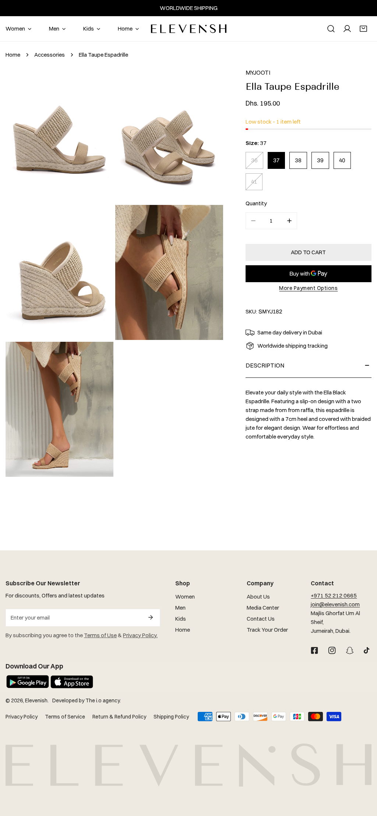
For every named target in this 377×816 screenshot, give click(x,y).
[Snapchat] (350, 650)
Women (185, 596)
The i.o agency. (103, 700)
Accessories (49, 54)
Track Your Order (267, 629)
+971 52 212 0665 (334, 595)
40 (342, 160)
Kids (180, 618)
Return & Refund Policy (119, 716)
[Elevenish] (188, 28)
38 (298, 160)
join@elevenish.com (335, 604)
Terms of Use (100, 635)
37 (276, 160)
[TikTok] (367, 650)
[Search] (331, 29)
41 (254, 182)
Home (13, 54)
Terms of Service (65, 716)
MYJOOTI (258, 72)
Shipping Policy (171, 716)
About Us (258, 596)
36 (254, 160)
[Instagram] (332, 650)
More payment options (308, 288)
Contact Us (261, 618)
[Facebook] (314, 650)
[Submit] (150, 617)
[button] (363, 29)
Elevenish (36, 700)
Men (180, 607)
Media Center (263, 607)
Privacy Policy (22, 716)
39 (320, 160)
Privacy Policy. (140, 635)
